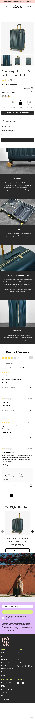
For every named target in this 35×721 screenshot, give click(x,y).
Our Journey (22, 653)
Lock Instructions (6, 689)
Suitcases (4, 653)
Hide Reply (6, 470)
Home (2, 16)
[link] (17, 523)
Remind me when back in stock (17, 113)
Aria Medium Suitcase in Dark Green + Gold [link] (17, 540)
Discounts (4, 672)
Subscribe (17, 612)
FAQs (3, 686)
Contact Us (5, 699)
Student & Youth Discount (6, 664)
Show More (18, 461)
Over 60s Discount (7, 668)
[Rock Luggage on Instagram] (19, 684)
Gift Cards (4, 659)
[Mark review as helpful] (31, 387)
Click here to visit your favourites (28, 92)
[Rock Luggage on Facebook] (22, 684)
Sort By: (22, 367)
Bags (3, 656)
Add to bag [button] (17, 550)
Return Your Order (7, 683)
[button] (21, 357)
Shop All (4, 675)
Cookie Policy (22, 663)
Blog (19, 656)
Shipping (4, 692)
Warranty (4, 696)
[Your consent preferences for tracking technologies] (32, 719)
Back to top (17, 599)
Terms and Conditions (25, 666)
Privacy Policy (22, 659)
